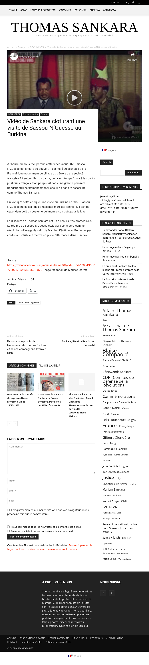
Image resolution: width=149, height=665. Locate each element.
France (109, 425)
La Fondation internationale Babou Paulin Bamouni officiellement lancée (118, 283)
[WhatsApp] (36, 151)
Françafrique (127, 426)
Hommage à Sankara (115, 449)
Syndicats (107, 543)
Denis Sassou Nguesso (28, 302)
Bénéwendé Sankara (117, 372)
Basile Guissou (109, 335)
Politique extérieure (111, 518)
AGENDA (11, 638)
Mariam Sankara (113, 489)
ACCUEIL (13, 9)
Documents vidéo (30, 114)
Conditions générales (31, 642)
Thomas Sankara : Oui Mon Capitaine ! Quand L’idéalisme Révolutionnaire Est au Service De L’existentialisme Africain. (81, 405)
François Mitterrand (113, 431)
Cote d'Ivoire (111, 408)
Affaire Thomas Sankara (117, 312)
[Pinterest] (27, 151)
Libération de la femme (114, 483)
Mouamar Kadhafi (111, 495)
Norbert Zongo (110, 501)
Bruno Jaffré (108, 366)
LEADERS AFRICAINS (59, 638)
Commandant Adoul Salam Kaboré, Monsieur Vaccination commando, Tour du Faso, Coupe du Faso (121, 236)
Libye (119, 478)
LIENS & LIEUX (80, 638)
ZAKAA (24, 9)
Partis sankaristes (111, 512)
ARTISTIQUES (109, 9)
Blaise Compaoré (115, 352)
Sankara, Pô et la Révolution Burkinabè (78, 343)
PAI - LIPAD (109, 507)
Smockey (126, 537)
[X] (139, 2)
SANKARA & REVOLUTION (43, 9)
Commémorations (118, 396)
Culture (125, 408)
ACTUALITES (80, 9)
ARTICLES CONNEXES (21, 365)
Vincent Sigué (124, 559)
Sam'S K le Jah (111, 537)
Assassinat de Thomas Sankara (118, 327)
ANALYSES (95, 9)
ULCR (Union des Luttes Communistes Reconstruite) (115, 551)
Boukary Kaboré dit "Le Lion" (116, 360)
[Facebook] (133, 2)
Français (44, 114)
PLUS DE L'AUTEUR (49, 365)
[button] (127, 2)
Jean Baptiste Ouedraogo (115, 471)
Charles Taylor (109, 390)
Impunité (106, 460)
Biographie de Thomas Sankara (116, 343)
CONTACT (12, 642)
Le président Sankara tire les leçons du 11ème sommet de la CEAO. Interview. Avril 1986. (120, 270)
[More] (44, 151)
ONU (124, 501)
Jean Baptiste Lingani (115, 466)
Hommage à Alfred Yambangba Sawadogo (120, 258)
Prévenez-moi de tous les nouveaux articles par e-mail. (42, 531)
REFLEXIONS (96, 638)
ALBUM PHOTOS (114, 638)
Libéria (133, 484)
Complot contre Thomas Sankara (119, 402)
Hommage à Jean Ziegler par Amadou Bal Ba (119, 249)
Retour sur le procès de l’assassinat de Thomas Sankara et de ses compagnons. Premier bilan (27, 347)
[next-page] (15, 423)
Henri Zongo (109, 443)
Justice (108, 477)
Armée (106, 320)
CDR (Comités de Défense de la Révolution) (118, 381)
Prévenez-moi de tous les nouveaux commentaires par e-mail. (46, 526)
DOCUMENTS (65, 9)
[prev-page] (9, 423)
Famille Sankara (110, 414)
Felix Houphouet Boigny (119, 420)
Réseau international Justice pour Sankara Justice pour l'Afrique (119, 528)
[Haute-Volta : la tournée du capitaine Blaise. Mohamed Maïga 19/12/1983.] (20, 382)
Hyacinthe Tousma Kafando (115, 454)
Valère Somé (109, 558)
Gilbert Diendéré (116, 437)
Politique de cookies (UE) (58, 642)
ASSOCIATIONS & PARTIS (32, 638)
